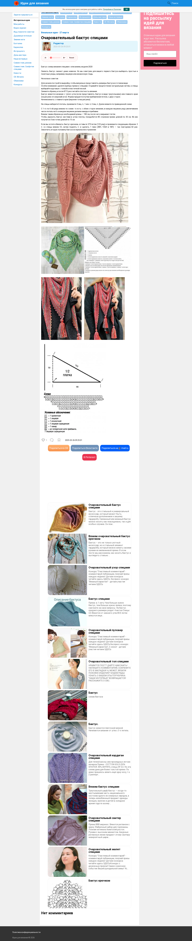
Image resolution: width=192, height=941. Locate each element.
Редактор (58, 43)
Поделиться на (114, 448)
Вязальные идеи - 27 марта (55, 32)
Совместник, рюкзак (22, 63)
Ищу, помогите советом (24, 32)
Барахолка (18, 47)
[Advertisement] (65, 485)
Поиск (174, 3)
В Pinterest (89, 457)
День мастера (20, 55)
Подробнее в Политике (112, 9)
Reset (71, 57)
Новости (17, 73)
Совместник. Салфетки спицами (24, 67)
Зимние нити (19, 39)
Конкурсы (18, 84)
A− (46, 57)
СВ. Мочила (19, 77)
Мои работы (19, 24)
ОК (127, 9)
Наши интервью (20, 59)
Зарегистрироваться (23, 15)
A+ (64, 57)
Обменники (19, 81)
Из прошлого (19, 51)
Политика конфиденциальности (26, 932)
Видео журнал (20, 28)
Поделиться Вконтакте (85, 448)
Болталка (18, 43)
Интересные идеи (22, 20)
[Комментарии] (52, 440)
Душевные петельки (23, 36)
